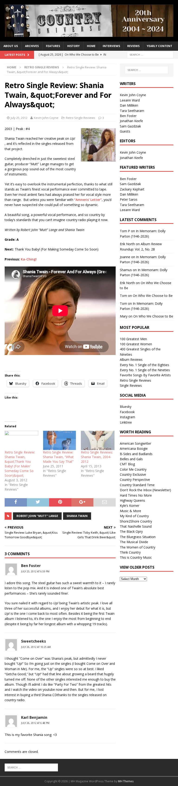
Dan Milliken (129, 105)
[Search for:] (150, 54)
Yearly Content (159, 46)
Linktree (126, 422)
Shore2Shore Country (136, 521)
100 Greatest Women (136, 344)
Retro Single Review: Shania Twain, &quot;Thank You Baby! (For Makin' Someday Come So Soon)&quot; (20, 464)
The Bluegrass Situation (138, 537)
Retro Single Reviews (80, 118)
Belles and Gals (131, 459)
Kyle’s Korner (129, 505)
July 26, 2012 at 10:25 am (36, 647)
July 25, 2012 (19, 118)
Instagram (127, 417)
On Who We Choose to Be (153, 295)
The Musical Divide (134, 542)
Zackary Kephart (132, 189)
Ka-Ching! (29, 259)
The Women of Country (137, 547)
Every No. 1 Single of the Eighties (144, 365)
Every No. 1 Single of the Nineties (145, 370)
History (73, 46)
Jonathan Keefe (131, 121)
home (91, 46)
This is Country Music (136, 557)
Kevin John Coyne (46, 118)
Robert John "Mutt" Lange (37, 516)
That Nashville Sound (136, 526)
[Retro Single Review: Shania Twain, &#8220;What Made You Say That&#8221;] (59, 440)
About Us (10, 46)
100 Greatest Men (133, 339)
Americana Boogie (134, 448)
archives (32, 46)
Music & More (130, 511)
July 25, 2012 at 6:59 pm (35, 571)
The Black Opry (131, 531)
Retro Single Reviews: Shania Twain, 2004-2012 (97, 457)
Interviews (111, 46)
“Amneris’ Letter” (88, 199)
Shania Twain (77, 516)
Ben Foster (31, 565)
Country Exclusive (133, 474)
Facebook (127, 412)
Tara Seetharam (132, 110)
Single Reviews (131, 385)
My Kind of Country (134, 516)
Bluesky (125, 406)
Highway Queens (132, 500)
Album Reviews (131, 359)
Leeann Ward (130, 100)
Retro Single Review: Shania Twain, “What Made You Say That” (58, 457)
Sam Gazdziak (130, 126)
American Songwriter (135, 443)
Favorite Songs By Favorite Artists (145, 375)
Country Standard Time (137, 485)
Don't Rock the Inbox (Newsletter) (145, 490)
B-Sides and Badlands (136, 454)
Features (53, 46)
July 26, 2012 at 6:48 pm (35, 723)
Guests (125, 131)
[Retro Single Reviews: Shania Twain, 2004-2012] (97, 440)
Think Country (130, 552)
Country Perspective (135, 479)
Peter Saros (128, 199)
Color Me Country (133, 469)
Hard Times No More (136, 495)
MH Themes (126, 781)
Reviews (133, 46)
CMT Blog (127, 464)
